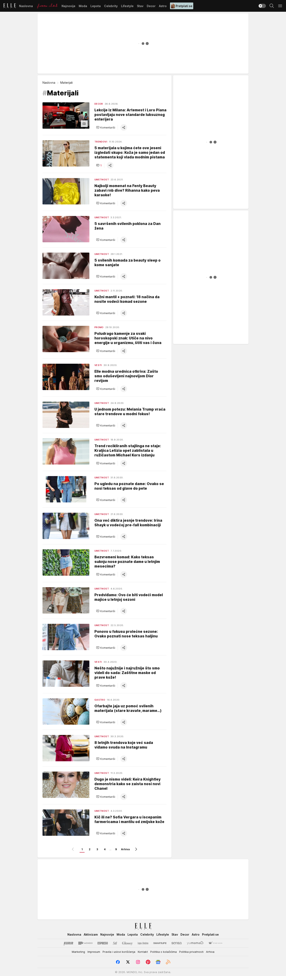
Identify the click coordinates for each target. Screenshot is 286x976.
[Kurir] (68, 943)
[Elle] (9, 5)
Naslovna (49, 82)
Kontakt (143, 951)
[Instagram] (138, 962)
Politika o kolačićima (163, 951)
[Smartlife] (159, 943)
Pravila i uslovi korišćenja (119, 951)
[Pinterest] (148, 962)
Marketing (78, 951)
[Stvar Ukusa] (215, 943)
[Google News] (158, 962)
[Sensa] (176, 943)
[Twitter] (128, 962)
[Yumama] (195, 943)
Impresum (94, 951)
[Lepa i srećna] (143, 943)
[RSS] (168, 962)
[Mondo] (85, 943)
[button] (105, 127)
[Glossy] (127, 943)
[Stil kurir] (115, 943)
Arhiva (125, 849)
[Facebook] (118, 962)
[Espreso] (103, 943)
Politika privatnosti (191, 951)
